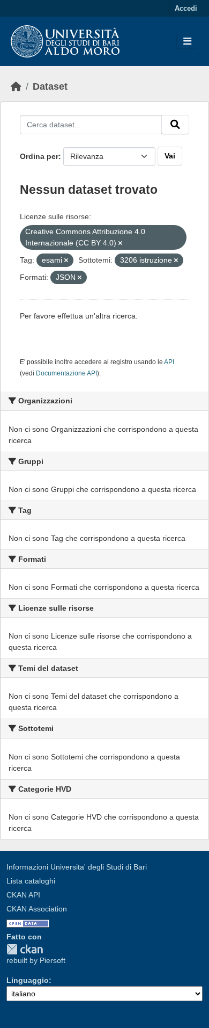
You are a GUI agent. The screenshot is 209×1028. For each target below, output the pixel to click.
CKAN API (23, 895)
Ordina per (39, 156)
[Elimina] (120, 243)
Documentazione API (66, 373)
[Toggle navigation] (187, 41)
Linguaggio (27, 980)
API (169, 362)
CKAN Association (36, 908)
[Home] (16, 86)
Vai (170, 155)
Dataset (50, 86)
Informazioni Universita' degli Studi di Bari (76, 867)
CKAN (24, 949)
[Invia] (175, 124)
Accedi (186, 8)
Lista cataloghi (30, 881)
